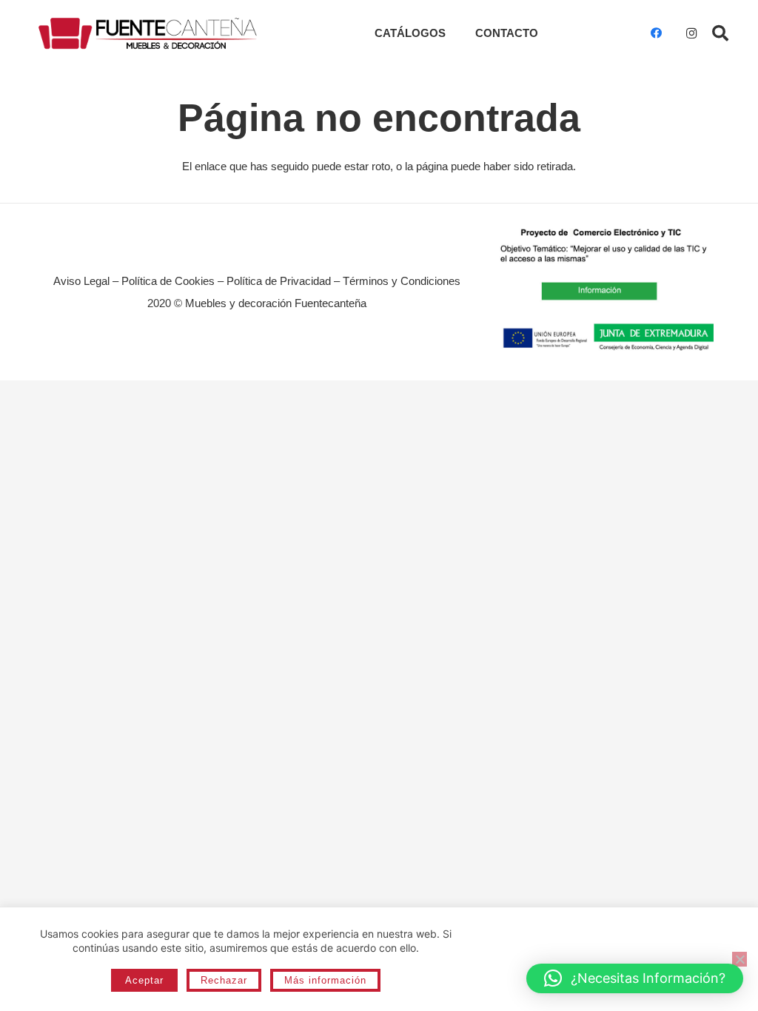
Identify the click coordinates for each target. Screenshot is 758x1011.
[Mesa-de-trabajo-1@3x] (148, 33)
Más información (325, 980)
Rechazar (224, 980)
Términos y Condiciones (401, 281)
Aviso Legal (81, 281)
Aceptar (144, 980)
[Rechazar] (739, 959)
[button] (720, 33)
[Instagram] (691, 33)
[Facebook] (656, 33)
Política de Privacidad (279, 281)
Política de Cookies (168, 281)
